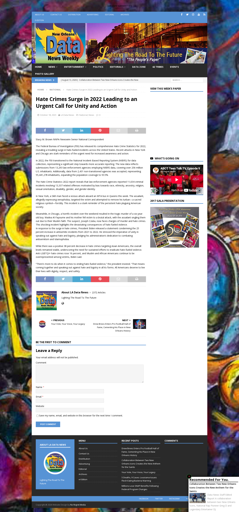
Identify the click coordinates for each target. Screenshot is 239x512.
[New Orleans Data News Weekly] (119, 61)
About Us (39, 14)
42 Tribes (157, 66)
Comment (41, 362)
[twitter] (187, 14)
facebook (143, 498)
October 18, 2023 (48, 114)
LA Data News (67, 114)
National (83, 114)
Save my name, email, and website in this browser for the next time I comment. (81, 415)
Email (39, 396)
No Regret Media (78, 504)
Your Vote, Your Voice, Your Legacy (138, 472)
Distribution (74, 14)
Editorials (116, 66)
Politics (98, 66)
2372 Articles (99, 292)
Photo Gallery (44, 73)
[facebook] (182, 14)
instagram (174, 498)
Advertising (93, 14)
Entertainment (74, 66)
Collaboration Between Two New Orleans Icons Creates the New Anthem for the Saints (212, 487)
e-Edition (39, 20)
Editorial (109, 14)
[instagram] (193, 14)
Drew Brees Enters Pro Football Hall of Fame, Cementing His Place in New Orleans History (140, 452)
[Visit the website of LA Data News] (62, 303)
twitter (159, 498)
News (51, 66)
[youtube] (199, 14)
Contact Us (56, 14)
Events (174, 66)
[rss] (204, 14)
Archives (125, 14)
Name (39, 387)
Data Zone (139, 66)
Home (38, 66)
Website (40, 406)
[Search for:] (187, 79)
